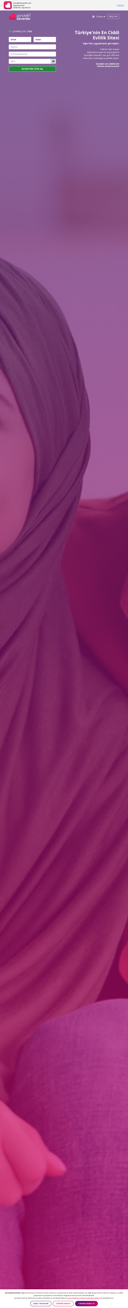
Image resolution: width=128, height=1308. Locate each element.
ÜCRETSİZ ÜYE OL (32, 69)
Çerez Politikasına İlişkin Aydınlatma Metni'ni (83, 1298)
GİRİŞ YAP (113, 16)
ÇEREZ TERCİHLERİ (40, 1303)
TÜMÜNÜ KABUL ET (86, 1303)
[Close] (2, 5)
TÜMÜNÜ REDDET (63, 1303)
